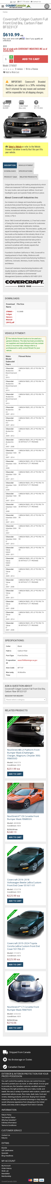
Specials (5, 1153)
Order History (7, 1168)
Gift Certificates (7, 1150)
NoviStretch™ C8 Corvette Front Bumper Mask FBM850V (23, 818)
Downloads (10, 171)
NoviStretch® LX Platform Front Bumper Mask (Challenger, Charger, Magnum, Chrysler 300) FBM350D (23, 754)
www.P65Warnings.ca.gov (27, 660)
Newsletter (6, 1174)
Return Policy (6, 1115)
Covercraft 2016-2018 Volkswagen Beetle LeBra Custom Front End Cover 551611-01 (24, 882)
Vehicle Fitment (25, 165)
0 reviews (19, 68)
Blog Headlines (7, 1156)
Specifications (25, 171)
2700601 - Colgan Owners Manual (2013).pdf (10, 317)
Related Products (28, 177)
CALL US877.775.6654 (38, 107)
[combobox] (25, 699)
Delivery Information (9, 1123)
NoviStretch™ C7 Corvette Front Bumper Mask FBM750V (23, 1008)
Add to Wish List (12, 72)
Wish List (5, 1171)
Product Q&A (10, 177)
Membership (6, 1176)
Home (5, 12)
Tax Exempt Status (8, 1117)
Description (10, 165)
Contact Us (36, 2)
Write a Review (32, 68)
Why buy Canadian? (9, 1120)
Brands (4, 1148)
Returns (4, 1138)
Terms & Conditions (9, 1125)
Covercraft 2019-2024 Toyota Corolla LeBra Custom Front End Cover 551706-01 (23, 946)
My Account (6, 1166)
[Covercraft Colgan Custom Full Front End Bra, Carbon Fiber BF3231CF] (25, 125)
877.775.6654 (24, 2)
